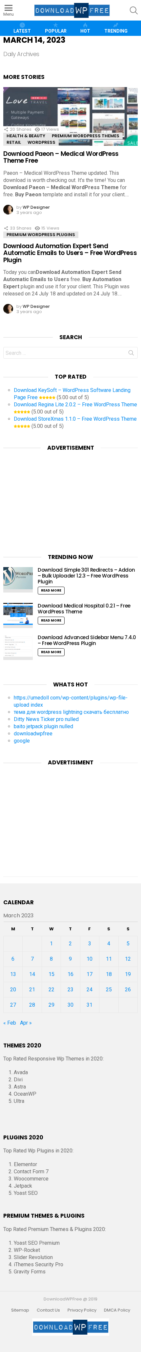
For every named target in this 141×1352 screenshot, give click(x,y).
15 (51, 974)
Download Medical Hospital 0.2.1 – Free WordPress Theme (84, 608)
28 (32, 1005)
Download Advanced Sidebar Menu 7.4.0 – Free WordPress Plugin (87, 640)
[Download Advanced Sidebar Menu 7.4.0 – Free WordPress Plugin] (18, 647)
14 (32, 974)
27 (13, 1005)
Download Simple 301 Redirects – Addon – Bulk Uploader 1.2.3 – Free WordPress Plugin (86, 575)
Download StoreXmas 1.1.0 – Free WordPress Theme (75, 419)
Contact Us (48, 1310)
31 (89, 1005)
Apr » (26, 1023)
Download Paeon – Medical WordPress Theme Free (61, 157)
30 (70, 1005)
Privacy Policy (82, 1310)
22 (51, 989)
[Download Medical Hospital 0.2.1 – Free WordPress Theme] (18, 615)
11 (109, 959)
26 (128, 989)
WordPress (41, 142)
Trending (116, 31)
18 (109, 974)
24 (89, 989)
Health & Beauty (26, 136)
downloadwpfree (33, 733)
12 (128, 959)
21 (32, 989)
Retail (14, 142)
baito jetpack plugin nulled (43, 726)
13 (13, 974)
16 (70, 974)
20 (13, 989)
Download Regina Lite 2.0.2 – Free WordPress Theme (75, 404)
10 (89, 959)
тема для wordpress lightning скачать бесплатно (71, 712)
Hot (85, 31)
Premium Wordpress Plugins (41, 235)
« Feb (9, 1023)
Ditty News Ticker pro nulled (46, 719)
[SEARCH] (134, 10)
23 (70, 989)
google (22, 741)
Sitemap (20, 1310)
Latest (22, 31)
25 (109, 989)
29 (51, 1005)
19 (128, 974)
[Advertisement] (70, 498)
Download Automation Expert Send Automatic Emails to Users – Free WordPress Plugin (70, 253)
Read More (51, 590)
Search (131, 354)
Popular (56, 31)
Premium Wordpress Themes (85, 136)
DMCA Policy (117, 1310)
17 (89, 974)
